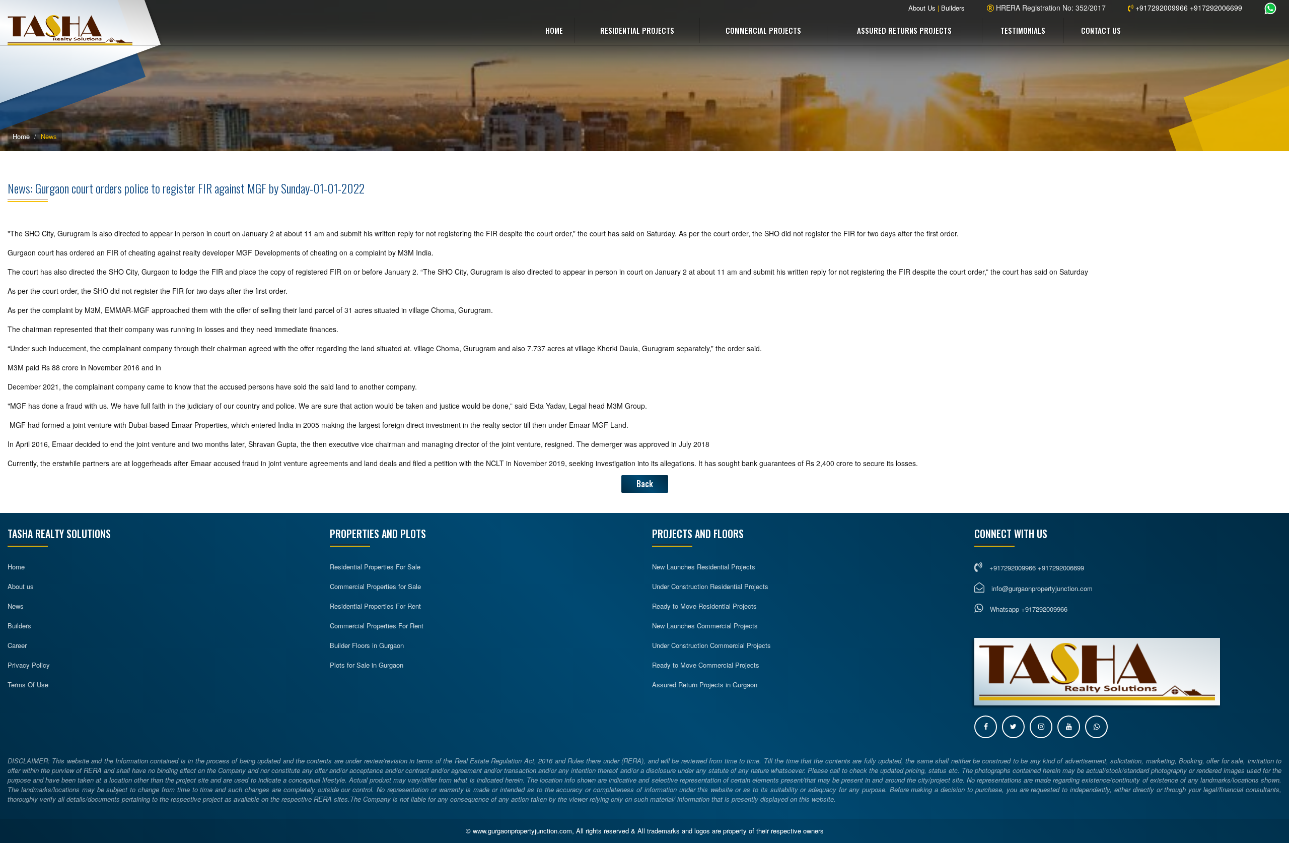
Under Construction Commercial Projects (711, 645)
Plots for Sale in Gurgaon (366, 665)
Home (554, 30)
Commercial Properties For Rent (376, 625)
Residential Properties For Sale (375, 566)
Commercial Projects (763, 30)
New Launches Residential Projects (703, 566)
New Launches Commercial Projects (705, 625)
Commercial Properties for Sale (375, 586)
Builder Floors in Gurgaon (367, 645)
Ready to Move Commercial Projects (705, 665)
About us (21, 586)
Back (644, 484)
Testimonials (1022, 30)
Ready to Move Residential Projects (704, 606)
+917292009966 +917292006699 (1187, 8)
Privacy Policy (29, 665)
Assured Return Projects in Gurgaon (704, 684)
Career (17, 645)
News (16, 606)
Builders (953, 8)
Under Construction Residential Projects (710, 586)
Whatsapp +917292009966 (1027, 609)
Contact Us (1101, 30)
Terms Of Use (28, 684)
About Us (922, 8)
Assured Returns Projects (904, 30)
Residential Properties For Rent (375, 606)
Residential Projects (637, 30)
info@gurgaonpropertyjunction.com (1042, 588)
